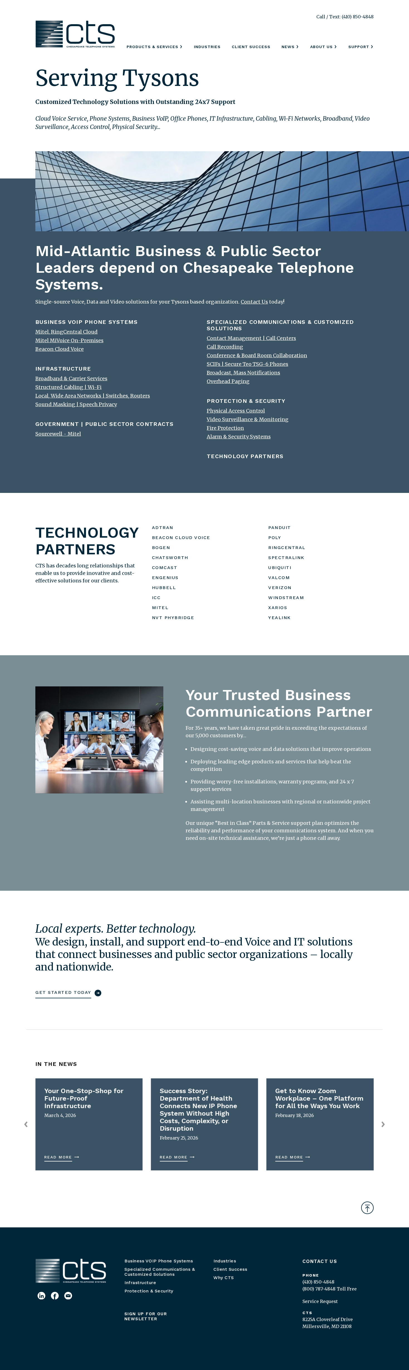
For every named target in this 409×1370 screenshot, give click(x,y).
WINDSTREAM (286, 597)
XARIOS (277, 607)
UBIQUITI (279, 567)
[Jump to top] (367, 1208)
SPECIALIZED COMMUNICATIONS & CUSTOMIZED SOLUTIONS (280, 325)
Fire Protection (225, 428)
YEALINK (279, 617)
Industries (207, 47)
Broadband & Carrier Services (71, 378)
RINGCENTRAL (286, 547)
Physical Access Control (236, 411)
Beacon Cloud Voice (59, 349)
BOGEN (161, 547)
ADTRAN (162, 527)
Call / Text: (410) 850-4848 (345, 16)
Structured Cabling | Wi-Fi (68, 387)
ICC (156, 597)
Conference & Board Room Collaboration (257, 355)
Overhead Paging (228, 381)
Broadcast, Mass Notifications (243, 372)
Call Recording (225, 347)
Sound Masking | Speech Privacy (76, 404)
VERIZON (280, 587)
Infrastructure (140, 1282)
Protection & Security (148, 1291)
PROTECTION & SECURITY (246, 401)
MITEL (160, 607)
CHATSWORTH (170, 557)
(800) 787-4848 (319, 1289)
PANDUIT (279, 527)
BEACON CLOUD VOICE (181, 537)
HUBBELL (164, 587)
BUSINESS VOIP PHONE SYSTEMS (86, 322)
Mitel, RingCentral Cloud (66, 332)
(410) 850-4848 (318, 1282)
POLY (274, 537)
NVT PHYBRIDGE (173, 617)
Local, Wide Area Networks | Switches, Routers (92, 396)
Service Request (320, 1301)
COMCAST (165, 567)
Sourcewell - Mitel (58, 434)
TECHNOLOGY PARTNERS (245, 456)
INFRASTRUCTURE (63, 368)
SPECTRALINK (286, 557)
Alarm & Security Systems (239, 436)
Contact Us (319, 1261)
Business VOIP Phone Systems (158, 1261)
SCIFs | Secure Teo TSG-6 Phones (247, 364)
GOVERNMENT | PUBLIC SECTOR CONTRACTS (104, 424)
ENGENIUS (165, 577)
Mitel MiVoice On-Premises (69, 340)
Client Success (251, 47)
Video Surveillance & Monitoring (248, 419)
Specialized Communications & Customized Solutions (159, 1272)
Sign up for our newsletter (145, 1316)
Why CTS (223, 1277)
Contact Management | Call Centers (251, 338)
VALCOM (279, 577)
